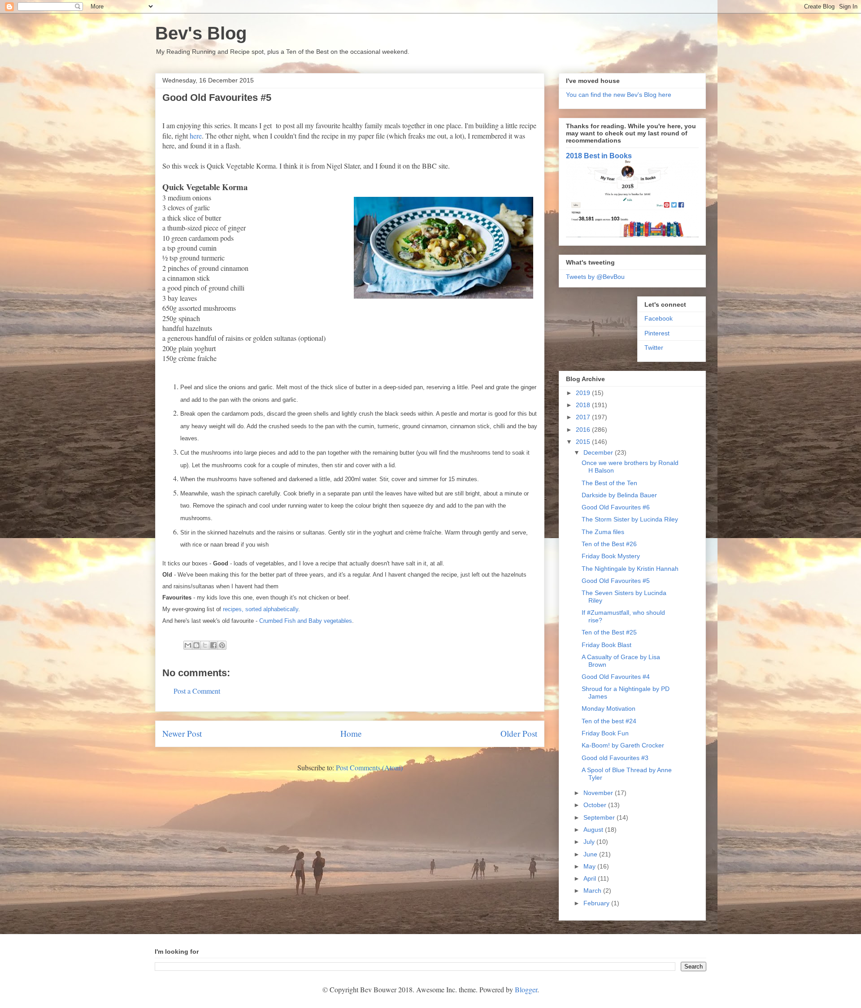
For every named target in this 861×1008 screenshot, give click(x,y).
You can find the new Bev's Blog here (618, 94)
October (595, 804)
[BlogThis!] (196, 645)
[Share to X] (204, 645)
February (597, 903)
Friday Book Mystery (611, 556)
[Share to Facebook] (213, 645)
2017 (584, 417)
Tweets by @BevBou (595, 276)
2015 (584, 441)
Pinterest (657, 333)
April (590, 878)
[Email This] (187, 645)
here (196, 135)
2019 (584, 392)
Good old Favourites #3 (615, 757)
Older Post (518, 733)
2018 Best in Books (599, 156)
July (589, 841)
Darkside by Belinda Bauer (619, 495)
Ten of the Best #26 (609, 543)
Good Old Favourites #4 (616, 676)
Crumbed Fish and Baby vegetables (305, 620)
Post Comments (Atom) (369, 767)
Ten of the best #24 (609, 721)
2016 (584, 429)
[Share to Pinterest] (221, 645)
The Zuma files (603, 531)
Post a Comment (197, 690)
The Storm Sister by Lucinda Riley (630, 519)
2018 (584, 404)
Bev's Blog (201, 33)
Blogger (526, 989)
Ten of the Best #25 (609, 632)
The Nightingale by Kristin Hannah (630, 568)
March (593, 890)
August (594, 829)
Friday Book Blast (606, 644)
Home (351, 733)
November (599, 792)
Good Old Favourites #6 (616, 507)
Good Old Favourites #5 (616, 580)
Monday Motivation (608, 708)
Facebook (658, 318)
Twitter (653, 347)
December (599, 452)
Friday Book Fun (605, 733)
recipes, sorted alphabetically (260, 609)
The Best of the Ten (609, 483)
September (600, 817)
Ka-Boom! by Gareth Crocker (623, 745)
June (591, 854)
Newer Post (182, 733)
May (590, 866)
